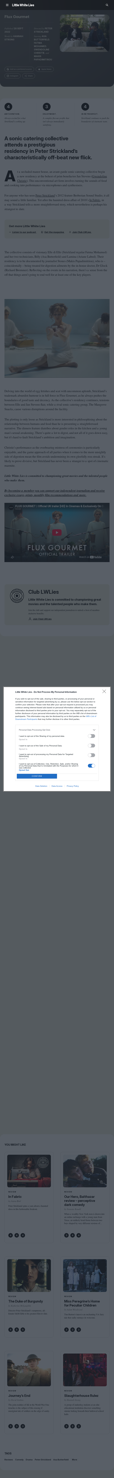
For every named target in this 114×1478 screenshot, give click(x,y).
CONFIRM (37, 776)
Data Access (57, 786)
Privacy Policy (73, 786)
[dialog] (57, 739)
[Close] (105, 692)
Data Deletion (41, 786)
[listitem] (57, 729)
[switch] (91, 736)
